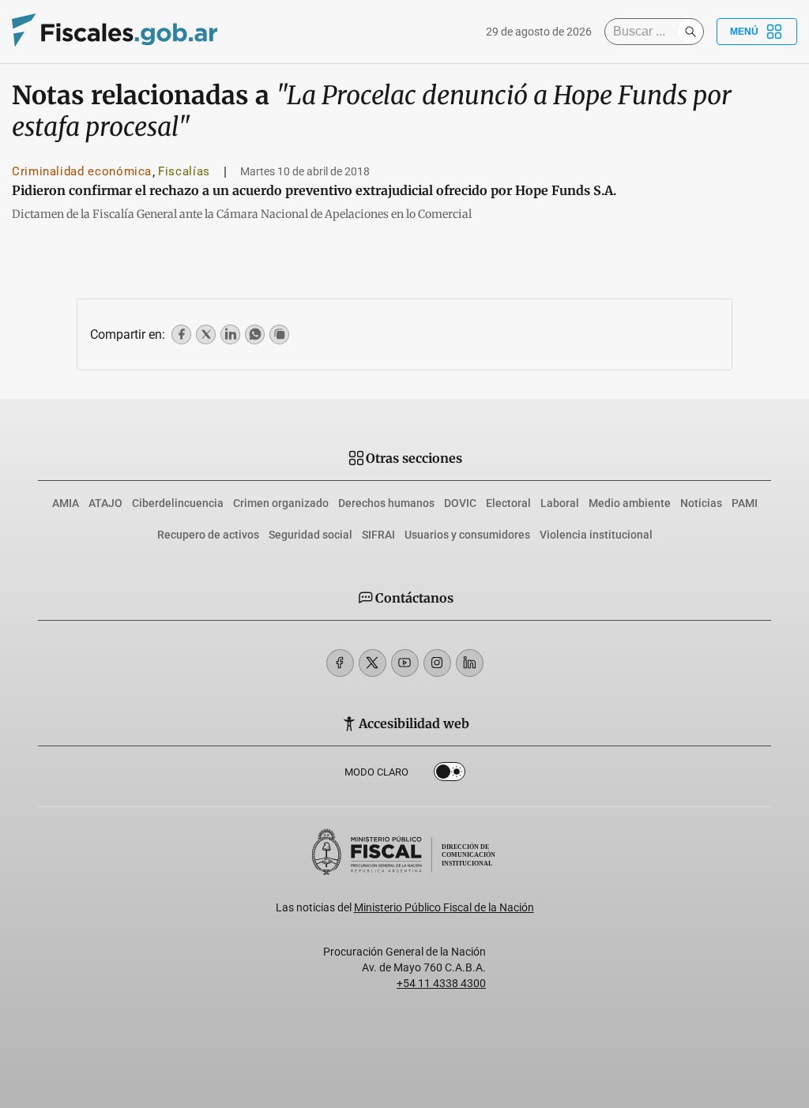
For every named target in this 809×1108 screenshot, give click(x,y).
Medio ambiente (630, 503)
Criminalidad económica (82, 171)
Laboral (559, 503)
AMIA (65, 503)
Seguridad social (310, 534)
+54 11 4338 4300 (441, 983)
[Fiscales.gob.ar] (114, 32)
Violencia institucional (596, 534)
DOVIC (460, 503)
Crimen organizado (281, 503)
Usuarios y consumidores (467, 534)
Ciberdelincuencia (178, 503)
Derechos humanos (386, 503)
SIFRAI (378, 534)
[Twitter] (372, 663)
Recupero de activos (208, 534)
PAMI (745, 503)
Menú (744, 31)
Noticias (701, 503)
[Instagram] (437, 663)
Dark (450, 774)
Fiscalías (184, 171)
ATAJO (105, 503)
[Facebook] (340, 663)
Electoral (508, 503)
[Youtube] (405, 663)
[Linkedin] (470, 663)
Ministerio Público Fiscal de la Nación (444, 907)
